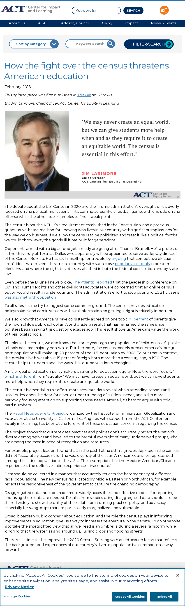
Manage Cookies (17, 596)
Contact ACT (164, 10)
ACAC (43, 23)
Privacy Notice (19, 587)
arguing (119, 258)
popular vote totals (132, 264)
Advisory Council (75, 23)
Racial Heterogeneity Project (39, 413)
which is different (20, 376)
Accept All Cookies (130, 596)
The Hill (84, 95)
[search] (96, 10)
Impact (131, 23)
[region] (92, 587)
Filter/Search (149, 44)
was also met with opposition (30, 297)
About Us (17, 23)
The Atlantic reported (92, 282)
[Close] (178, 575)
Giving (107, 23)
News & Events (163, 23)
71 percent (138, 319)
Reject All (164, 596)
